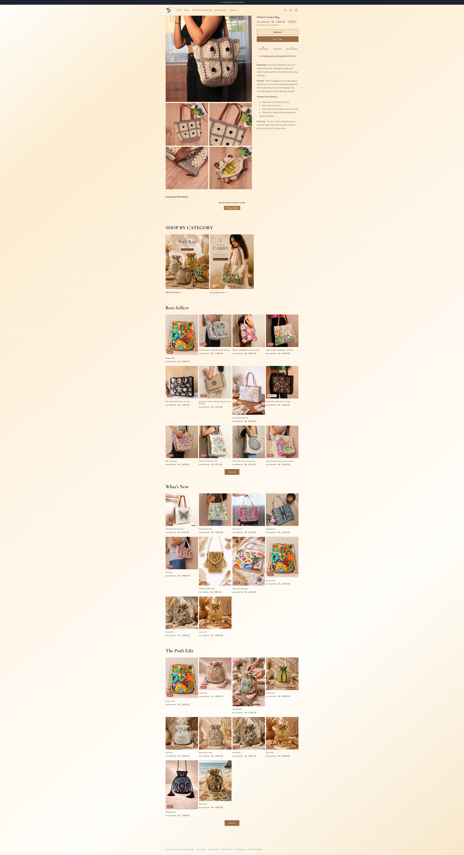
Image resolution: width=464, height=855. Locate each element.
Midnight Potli (170, 812)
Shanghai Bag (270, 529)
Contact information (255, 849)
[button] (187, 10)
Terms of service (226, 849)
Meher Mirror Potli (205, 753)
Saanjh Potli (170, 632)
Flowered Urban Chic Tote (208, 461)
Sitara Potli (203, 632)
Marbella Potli (237, 709)
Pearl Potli (169, 753)
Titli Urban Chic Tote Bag (174, 529)
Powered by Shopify (187, 849)
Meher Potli (203, 804)
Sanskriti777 (175, 849)
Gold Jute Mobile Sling (206, 589)
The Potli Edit (172, 292)
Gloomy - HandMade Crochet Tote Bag (245, 350)
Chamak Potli (270, 693)
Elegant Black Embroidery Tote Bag (278, 401)
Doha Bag (169, 572)
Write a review (232, 208)
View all (232, 472)
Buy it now (278, 39)
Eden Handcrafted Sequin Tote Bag (178, 401)
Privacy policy (214, 849)
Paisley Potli (203, 693)
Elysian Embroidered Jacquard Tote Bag (279, 461)
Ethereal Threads (171, 461)
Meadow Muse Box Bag (240, 418)
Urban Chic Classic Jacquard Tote (244, 461)
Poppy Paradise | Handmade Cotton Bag (279, 350)
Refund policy (201, 849)
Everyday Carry (217, 292)
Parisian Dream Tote (206, 529)
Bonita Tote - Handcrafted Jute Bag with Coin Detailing (214, 402)
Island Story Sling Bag (240, 589)
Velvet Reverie (237, 529)
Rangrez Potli (170, 358)
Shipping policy (240, 849)
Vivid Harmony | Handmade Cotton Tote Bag (214, 350)
